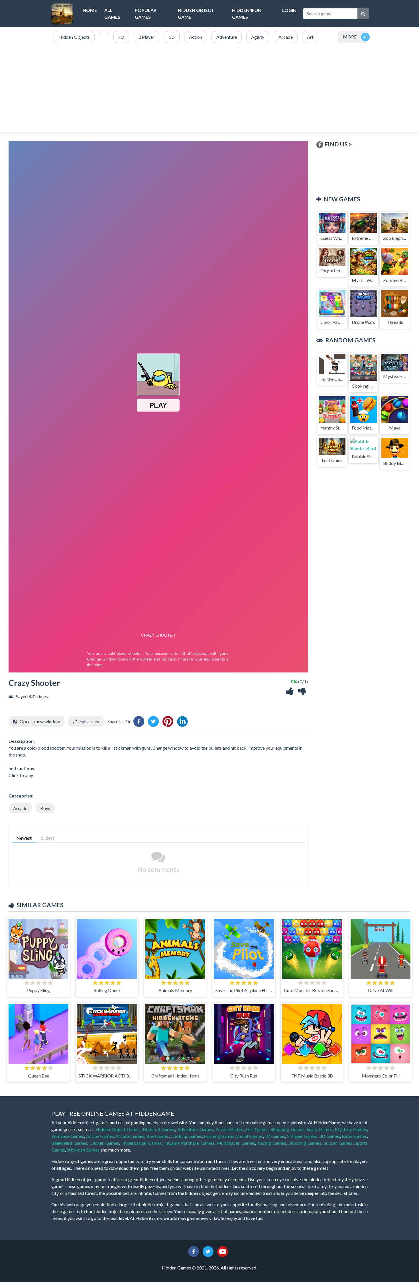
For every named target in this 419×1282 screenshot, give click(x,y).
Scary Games (320, 1129)
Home (90, 10)
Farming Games (219, 1136)
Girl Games (257, 1129)
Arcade (20, 808)
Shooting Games (305, 1143)
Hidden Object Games (118, 1129)
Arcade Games (129, 1136)
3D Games (329, 1136)
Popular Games (145, 13)
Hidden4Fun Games (246, 13)
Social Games (249, 1136)
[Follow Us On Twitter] (208, 1251)
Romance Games (67, 1136)
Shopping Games (287, 1129)
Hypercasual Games (141, 1143)
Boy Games (157, 1136)
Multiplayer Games (236, 1143)
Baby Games (354, 1136)
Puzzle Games (229, 1129)
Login (289, 10)
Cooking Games (186, 1136)
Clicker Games (104, 1143)
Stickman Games (83, 1149)
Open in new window (40, 721)
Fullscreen (89, 721)
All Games (112, 13)
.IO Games (275, 1136)
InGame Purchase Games (189, 1143)
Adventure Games (195, 1129)
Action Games (100, 1136)
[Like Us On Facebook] (193, 1251)
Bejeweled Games (69, 1143)
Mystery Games (351, 1129)
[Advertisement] (209, 88)
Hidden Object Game (196, 13)
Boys (45, 808)
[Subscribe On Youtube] (222, 1251)
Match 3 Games (159, 1129)
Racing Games (272, 1143)
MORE (350, 36)
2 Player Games (302, 1136)
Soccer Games (338, 1143)
